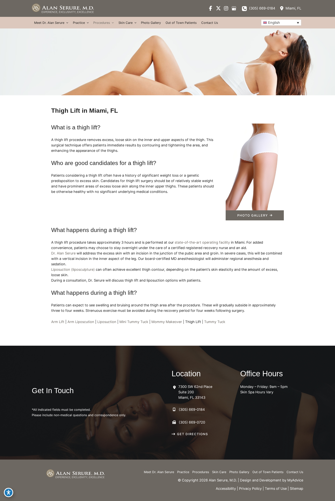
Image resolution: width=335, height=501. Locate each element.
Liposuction (106, 322)
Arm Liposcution (80, 322)
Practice (183, 472)
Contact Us (295, 472)
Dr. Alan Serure (63, 253)
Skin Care (219, 472)
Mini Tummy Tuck (133, 322)
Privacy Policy (250, 488)
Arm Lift (57, 322)
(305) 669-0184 (262, 8)
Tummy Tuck (214, 322)
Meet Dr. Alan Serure (159, 472)
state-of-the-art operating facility (202, 242)
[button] (255, 215)
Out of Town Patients (267, 472)
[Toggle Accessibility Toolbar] (8, 492)
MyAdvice (295, 480)
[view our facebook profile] (210, 8)
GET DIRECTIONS (192, 434)
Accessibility (226, 488)
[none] (281, 23)
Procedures (200, 472)
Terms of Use (276, 488)
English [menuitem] (274, 23)
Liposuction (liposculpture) (73, 269)
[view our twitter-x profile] (218, 8)
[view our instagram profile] (226, 8)
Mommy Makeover (166, 322)
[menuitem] (281, 23)
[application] (66, 22)
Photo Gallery (239, 472)
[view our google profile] (233, 8)
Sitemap (296, 488)
